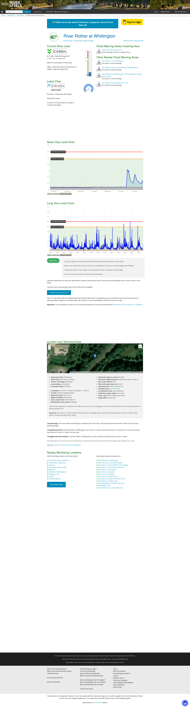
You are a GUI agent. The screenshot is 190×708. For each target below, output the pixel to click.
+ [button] (49, 346)
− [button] (49, 348)
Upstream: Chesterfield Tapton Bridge (79, 41)
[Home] (2, 11)
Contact (115, 676)
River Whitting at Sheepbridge (108, 460)
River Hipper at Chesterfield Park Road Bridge (113, 465)
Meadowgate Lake (104, 485)
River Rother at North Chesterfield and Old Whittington (120, 67)
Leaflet (71, 372)
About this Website (119, 671)
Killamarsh (52, 470)
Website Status (165, 12)
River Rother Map (56, 484)
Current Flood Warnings (87, 671)
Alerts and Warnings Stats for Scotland (92, 682)
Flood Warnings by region (88, 669)
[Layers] (140, 346)
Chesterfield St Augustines (57, 463)
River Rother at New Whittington (112, 61)
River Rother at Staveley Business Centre (115, 83)
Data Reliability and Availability (123, 682)
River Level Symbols (53, 682)
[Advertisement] (95, 124)
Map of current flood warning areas (91, 676)
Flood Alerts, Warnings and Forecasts (57, 12)
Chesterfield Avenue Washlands (59, 460)
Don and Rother (115, 389)
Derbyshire (20, 15)
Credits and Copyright (120, 680)
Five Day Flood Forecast (55, 678)
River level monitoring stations (57, 669)
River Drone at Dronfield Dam (107, 476)
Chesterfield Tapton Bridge (57, 467)
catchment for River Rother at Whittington (67, 445)
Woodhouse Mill (54, 474)
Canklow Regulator (55, 479)
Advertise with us (118, 678)
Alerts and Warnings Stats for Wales (91, 684)
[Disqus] (95, 571)
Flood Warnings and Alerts (121, 673)
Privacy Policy (117, 687)
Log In (156, 12)
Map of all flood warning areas (90, 673)
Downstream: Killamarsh (132, 41)
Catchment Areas (52, 673)
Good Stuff (98, 702)
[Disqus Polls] (95, 519)
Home (3, 15)
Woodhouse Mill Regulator (57, 472)
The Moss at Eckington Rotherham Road (111, 479)
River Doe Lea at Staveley (106, 472)
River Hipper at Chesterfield (107, 470)
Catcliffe (51, 476)
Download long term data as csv (59, 292)
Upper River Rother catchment (112, 50)
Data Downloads (118, 685)
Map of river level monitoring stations (59, 671)
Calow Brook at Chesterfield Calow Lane (111, 467)
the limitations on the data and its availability (127, 305)
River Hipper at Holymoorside (107, 481)
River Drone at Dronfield (106, 474)
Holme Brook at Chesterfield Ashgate (110, 463)
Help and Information (181, 12)
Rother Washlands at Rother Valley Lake (111, 483)
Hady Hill (51, 465)
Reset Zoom (53, 260)
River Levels (37, 12)
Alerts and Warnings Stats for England (92, 680)
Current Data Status (86, 689)
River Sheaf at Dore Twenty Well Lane (110, 488)
